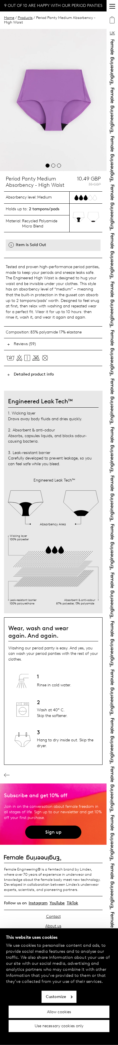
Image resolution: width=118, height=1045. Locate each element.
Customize (56, 996)
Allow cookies (59, 1011)
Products (25, 17)
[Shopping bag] (112, 20)
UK (112, 33)
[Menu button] (112, 6)
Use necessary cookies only (59, 1026)
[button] (48, 166)
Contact (53, 916)
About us (53, 926)
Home (9, 17)
